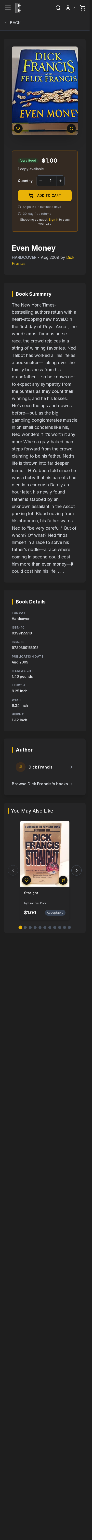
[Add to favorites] (18, 128)
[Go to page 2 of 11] (25, 927)
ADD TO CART (49, 195)
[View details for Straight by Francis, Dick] (44, 854)
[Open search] (58, 8)
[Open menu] (8, 8)
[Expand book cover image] (71, 128)
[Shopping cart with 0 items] (83, 8)
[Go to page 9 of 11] (59, 927)
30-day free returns (37, 214)
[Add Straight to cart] (63, 880)
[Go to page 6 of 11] (44, 927)
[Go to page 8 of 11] (54, 927)
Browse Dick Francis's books (40, 783)
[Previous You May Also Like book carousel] (13, 870)
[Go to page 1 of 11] (20, 927)
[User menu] (70, 8)
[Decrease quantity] (41, 181)
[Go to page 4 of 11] (35, 927)
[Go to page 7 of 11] (49, 927)
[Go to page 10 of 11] (64, 927)
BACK (15, 22)
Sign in (53, 219)
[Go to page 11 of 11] (69, 927)
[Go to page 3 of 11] (30, 927)
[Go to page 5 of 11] (40, 927)
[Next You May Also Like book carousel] (76, 870)
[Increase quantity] (60, 181)
